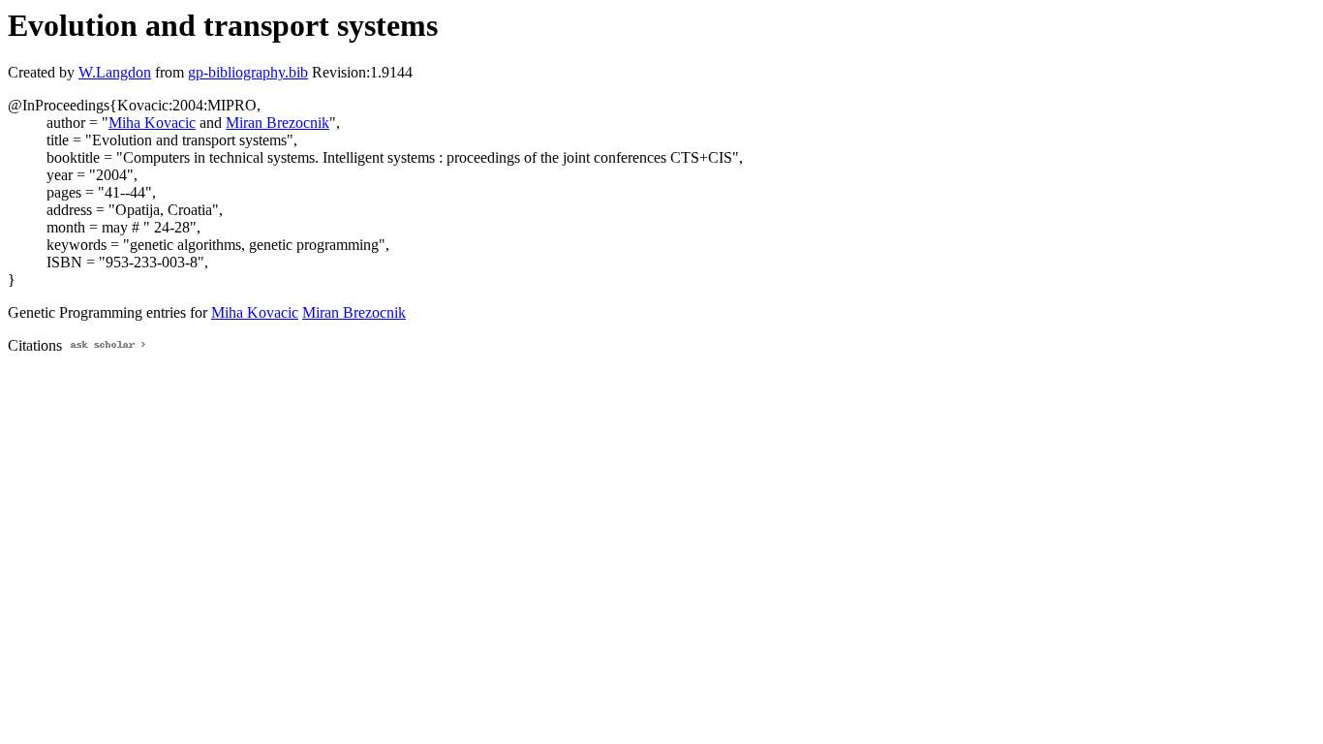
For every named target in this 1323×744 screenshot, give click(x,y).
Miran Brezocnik (277, 122)
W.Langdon (114, 72)
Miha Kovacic (152, 122)
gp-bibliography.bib (248, 72)
